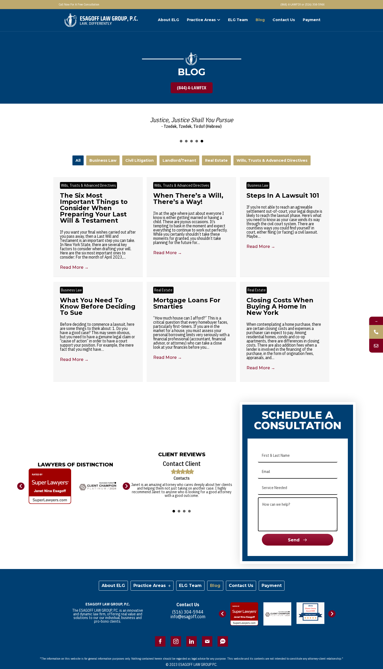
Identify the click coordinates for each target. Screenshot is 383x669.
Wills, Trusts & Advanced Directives (272, 160)
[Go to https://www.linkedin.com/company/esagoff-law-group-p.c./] (191, 641)
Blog (260, 19)
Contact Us (284, 19)
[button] (192, 87)
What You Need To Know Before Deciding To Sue (97, 306)
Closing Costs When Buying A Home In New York (279, 306)
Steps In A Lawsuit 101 (282, 195)
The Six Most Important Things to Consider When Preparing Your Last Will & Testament (94, 208)
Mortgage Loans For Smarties (186, 303)
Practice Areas (201, 19)
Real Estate (216, 160)
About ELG (168, 19)
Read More (74, 267)
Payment (311, 19)
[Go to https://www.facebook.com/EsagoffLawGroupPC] (160, 641)
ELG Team (238, 19)
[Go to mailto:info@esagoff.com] (207, 641)
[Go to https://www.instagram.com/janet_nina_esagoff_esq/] (176, 641)
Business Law (102, 160)
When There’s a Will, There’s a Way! (188, 198)
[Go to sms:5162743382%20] (223, 641)
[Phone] (376, 332)
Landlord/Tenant (179, 160)
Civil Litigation (139, 160)
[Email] (376, 346)
